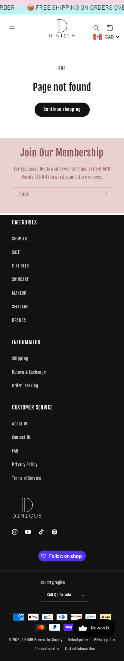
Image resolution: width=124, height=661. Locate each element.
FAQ (15, 450)
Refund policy (78, 640)
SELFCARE (20, 306)
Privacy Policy (24, 464)
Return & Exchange (29, 372)
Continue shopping (62, 109)
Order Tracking (25, 385)
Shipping (20, 358)
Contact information (80, 649)
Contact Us (21, 437)
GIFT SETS (20, 265)
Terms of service (47, 649)
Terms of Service (26, 478)
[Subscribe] (105, 194)
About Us (20, 423)
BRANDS (19, 320)
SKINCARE (20, 279)
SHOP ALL (20, 238)
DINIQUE (27, 640)
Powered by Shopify (48, 640)
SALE (16, 252)
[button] (12, 28)
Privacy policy (104, 640)
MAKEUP (19, 293)
